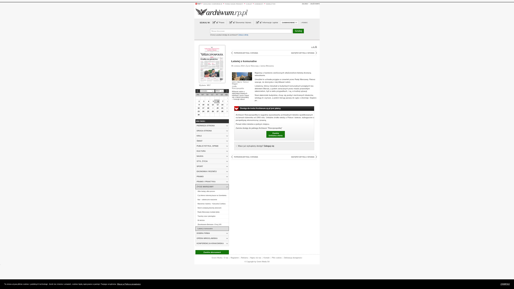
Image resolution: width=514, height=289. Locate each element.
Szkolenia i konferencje (212, 4)
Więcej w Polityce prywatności (129, 284)
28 (222, 111)
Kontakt (267, 258)
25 (208, 111)
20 (218, 108)
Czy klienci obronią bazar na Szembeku (212, 195)
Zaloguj (305, 4)
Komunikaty (259, 4)
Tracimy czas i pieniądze (207, 216)
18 (208, 108)
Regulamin (235, 258)
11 (208, 105)
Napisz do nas (255, 258)
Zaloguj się (256, 146)
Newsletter (270, 4)
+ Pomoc (304, 22)
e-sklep (249, 4)
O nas (226, 258)
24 (203, 111)
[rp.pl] (198, 3)
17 (203, 108)
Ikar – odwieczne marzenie (207, 200)
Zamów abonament (212, 252)
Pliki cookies (277, 258)
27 (218, 111)
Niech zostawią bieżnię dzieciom (209, 208)
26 (213, 111)
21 (222, 108)
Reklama (244, 258)
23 (199, 111)
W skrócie (201, 220)
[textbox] (251, 31)
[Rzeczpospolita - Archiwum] (221, 12)
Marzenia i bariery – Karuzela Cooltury (212, 204)
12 (213, 105)
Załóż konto (315, 4)
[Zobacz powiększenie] (242, 76)
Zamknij (505, 284)
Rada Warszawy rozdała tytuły (209, 212)
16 (199, 108)
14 (222, 105)
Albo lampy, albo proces (206, 191)
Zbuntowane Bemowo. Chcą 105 (209, 224)
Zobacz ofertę (243, 35)
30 (199, 115)
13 (218, 105)
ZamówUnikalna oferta (276, 134)
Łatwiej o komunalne (205, 229)
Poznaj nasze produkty (234, 4)
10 (203, 105)
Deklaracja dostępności (293, 258)
